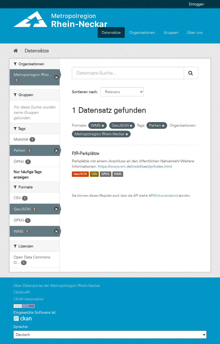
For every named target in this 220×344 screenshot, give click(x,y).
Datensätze (111, 32)
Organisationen (142, 32)
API (135, 195)
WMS (118, 174)
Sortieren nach (84, 91)
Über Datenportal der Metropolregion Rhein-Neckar (56, 285)
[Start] (15, 51)
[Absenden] (191, 73)
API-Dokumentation (163, 195)
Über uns (195, 32)
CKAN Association (28, 299)
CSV (94, 174)
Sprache (20, 326)
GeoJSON (80, 174)
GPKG (105, 174)
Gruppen (171, 32)
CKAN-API (21, 292)
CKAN (22, 318)
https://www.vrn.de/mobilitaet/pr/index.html (135, 166)
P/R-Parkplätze (85, 153)
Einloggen (196, 4)
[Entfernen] (103, 125)
